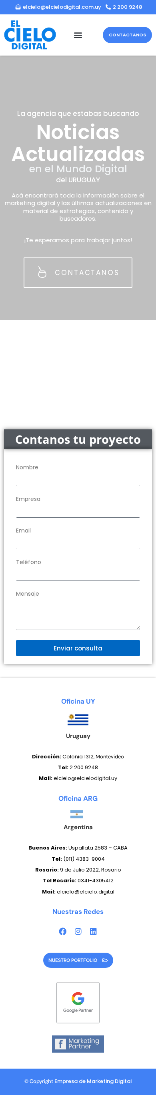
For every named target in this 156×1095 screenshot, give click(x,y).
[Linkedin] (93, 931)
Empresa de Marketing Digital (93, 1081)
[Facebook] (62, 931)
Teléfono (28, 562)
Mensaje (27, 593)
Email (23, 530)
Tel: (57, 859)
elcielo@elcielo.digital (78, 892)
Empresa (28, 499)
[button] (78, 35)
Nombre (27, 467)
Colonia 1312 (63, 756)
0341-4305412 (78, 880)
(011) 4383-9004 (84, 859)
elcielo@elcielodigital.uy (78, 778)
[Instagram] (78, 931)
